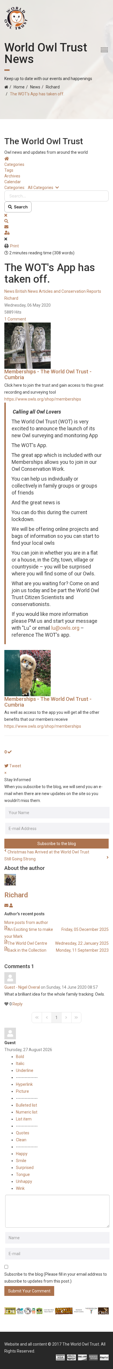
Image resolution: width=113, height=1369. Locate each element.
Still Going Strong (20, 859)
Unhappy (24, 1181)
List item (24, 1119)
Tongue (23, 1174)
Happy (22, 1153)
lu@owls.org (65, 628)
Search (20, 206)
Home (19, 87)
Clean (21, 1140)
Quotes (22, 1133)
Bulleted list (26, 1105)
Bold (20, 1056)
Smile (21, 1160)
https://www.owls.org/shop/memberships (42, 399)
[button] (56, 221)
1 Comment (15, 319)
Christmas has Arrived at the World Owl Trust (48, 852)
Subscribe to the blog (56, 843)
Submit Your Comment (29, 1291)
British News (26, 291)
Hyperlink (24, 1084)
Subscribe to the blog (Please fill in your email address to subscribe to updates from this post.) (55, 1277)
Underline (24, 1070)
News (35, 87)
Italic (20, 1063)
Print (14, 246)
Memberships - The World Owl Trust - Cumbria (48, 374)
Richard (53, 87)
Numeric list (26, 1112)
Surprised (25, 1167)
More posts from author (26, 922)
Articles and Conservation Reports (70, 291)
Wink (20, 1188)
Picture (22, 1091)
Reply (17, 1004)
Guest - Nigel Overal (22, 987)
